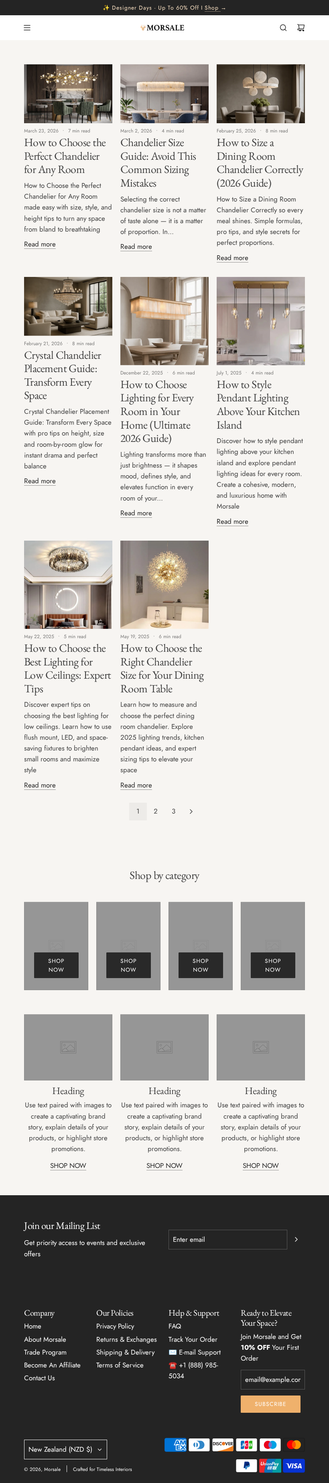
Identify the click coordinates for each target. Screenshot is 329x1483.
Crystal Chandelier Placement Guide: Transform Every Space (62, 375)
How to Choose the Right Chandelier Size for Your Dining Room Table (162, 668)
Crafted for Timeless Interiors (102, 1469)
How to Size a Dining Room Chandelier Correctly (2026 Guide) (260, 162)
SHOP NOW (68, 1165)
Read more (40, 244)
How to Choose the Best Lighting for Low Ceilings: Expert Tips (67, 668)
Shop (212, 8)
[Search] (283, 28)
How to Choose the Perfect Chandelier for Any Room (65, 155)
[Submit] (296, 1239)
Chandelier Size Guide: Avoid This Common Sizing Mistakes (158, 162)
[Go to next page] (191, 811)
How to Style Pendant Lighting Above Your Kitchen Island (258, 404)
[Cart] (301, 28)
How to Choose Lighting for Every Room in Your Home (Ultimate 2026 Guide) (157, 411)
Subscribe (270, 1404)
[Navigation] (27, 28)
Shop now (56, 965)
